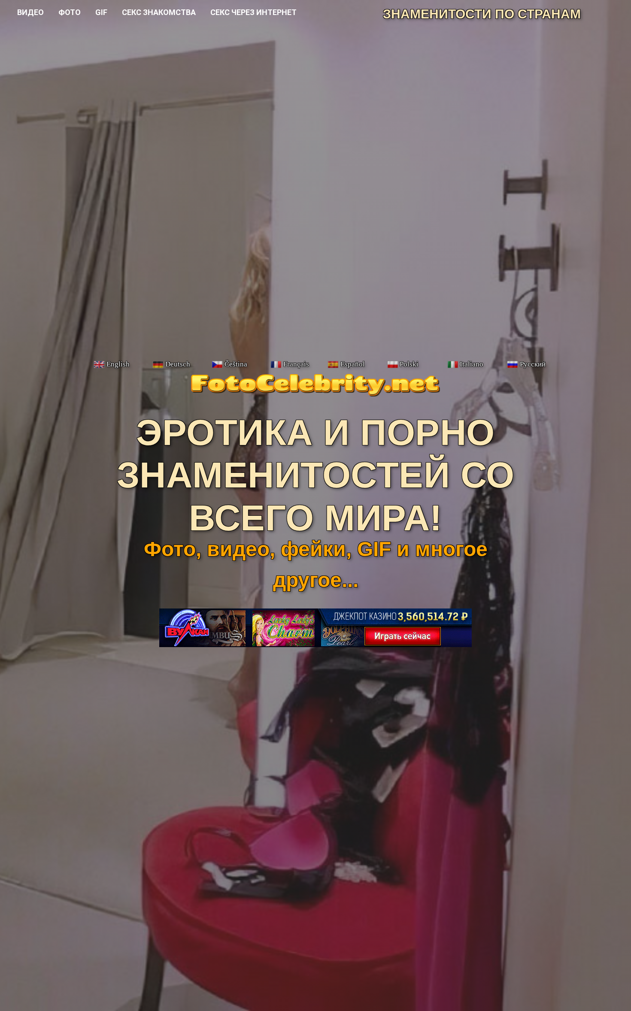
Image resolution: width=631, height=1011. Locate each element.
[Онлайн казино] (315, 643)
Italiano (471, 364)
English (118, 364)
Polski (409, 364)
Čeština (235, 364)
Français (296, 364)
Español (352, 364)
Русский (533, 364)
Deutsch (177, 364)
